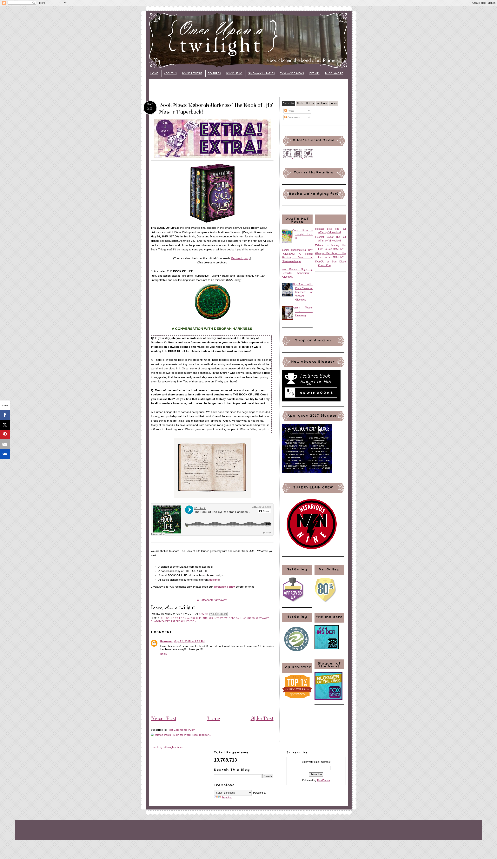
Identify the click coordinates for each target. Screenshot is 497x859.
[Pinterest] (5, 434)
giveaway (262, 618)
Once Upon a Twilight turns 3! (302, 234)
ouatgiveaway (160, 621)
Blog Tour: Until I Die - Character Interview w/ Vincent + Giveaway (302, 292)
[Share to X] (218, 614)
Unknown (166, 641)
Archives (322, 103)
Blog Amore (334, 73)
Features (214, 73)
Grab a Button (306, 103)
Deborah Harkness (242, 618)
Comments (293, 117)
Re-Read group (240, 258)
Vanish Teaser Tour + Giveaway (302, 311)
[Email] (5, 444)
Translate (227, 797)
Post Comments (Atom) (182, 729)
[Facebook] (5, 415)
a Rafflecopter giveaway (212, 599)
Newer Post (163, 718)
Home (154, 73)
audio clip (194, 618)
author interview (215, 618)
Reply (163, 653)
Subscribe (288, 103)
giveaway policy (224, 586)
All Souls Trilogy (173, 618)
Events (314, 73)
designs (214, 579)
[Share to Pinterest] (226, 614)
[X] (5, 425)
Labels (333, 103)
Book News (234, 73)
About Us (170, 73)
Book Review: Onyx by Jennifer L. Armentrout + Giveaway (296, 273)
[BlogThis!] (214, 614)
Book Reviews (192, 73)
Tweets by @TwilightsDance (167, 747)
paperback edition (184, 621)
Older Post (262, 718)
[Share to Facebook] (222, 614)
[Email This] (211, 614)
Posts (290, 110)
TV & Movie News (292, 73)
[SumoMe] (5, 454)
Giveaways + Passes (261, 73)
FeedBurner (323, 780)
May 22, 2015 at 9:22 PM (189, 641)
